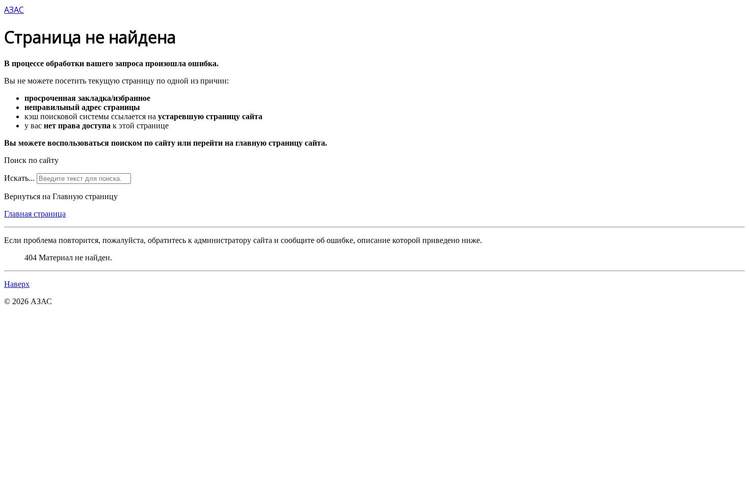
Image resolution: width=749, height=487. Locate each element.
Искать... (19, 178)
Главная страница (35, 213)
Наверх (17, 284)
